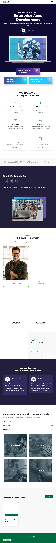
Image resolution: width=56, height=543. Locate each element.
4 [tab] (30, 397)
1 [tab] (25, 397)
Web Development (15, 106)
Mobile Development (40, 106)
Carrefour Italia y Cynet (10, 520)
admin (6, 517)
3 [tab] (28, 397)
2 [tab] (27, 397)
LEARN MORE (7, 193)
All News (49, 496)
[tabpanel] (15, 386)
